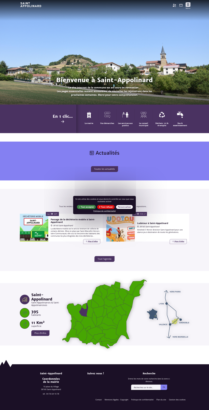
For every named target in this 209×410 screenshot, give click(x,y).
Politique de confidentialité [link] (104, 211)
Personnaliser (124, 207)
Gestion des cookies (177, 399)
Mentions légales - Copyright (116, 399)
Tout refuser (107, 207)
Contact (98, 399)
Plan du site (161, 399)
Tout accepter (87, 207)
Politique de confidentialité (142, 399)
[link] (181, 6)
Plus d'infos (40, 333)
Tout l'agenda (104, 258)
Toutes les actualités (104, 168)
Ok (164, 387)
